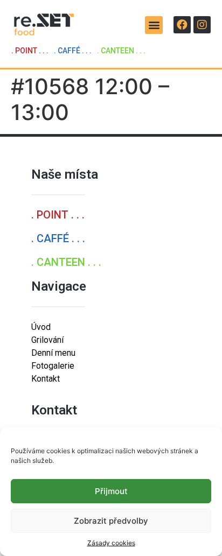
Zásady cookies (111, 543)
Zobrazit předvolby (111, 521)
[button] (154, 25)
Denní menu (53, 353)
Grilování (47, 340)
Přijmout (111, 491)
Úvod (41, 327)
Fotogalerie (52, 366)
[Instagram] (202, 24)
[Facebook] (182, 24)
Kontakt (45, 379)
